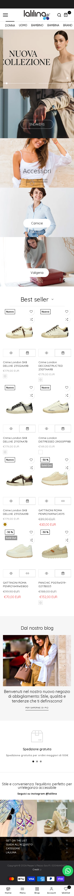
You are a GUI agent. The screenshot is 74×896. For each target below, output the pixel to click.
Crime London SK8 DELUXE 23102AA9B (15, 364)
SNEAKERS (37, 124)
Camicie (37, 223)
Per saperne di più (37, 707)
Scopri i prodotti (37, 179)
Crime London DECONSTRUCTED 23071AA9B (50, 365)
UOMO (23, 25)
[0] (66, 15)
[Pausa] (67, 78)
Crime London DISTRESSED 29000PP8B (54, 439)
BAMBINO (37, 25)
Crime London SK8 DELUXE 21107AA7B (15, 439)
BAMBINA (53, 25)
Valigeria (37, 273)
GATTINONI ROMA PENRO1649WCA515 (51, 512)
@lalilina (51, 793)
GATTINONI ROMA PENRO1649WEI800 (15, 584)
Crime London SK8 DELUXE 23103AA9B (15, 512)
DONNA (10, 25)
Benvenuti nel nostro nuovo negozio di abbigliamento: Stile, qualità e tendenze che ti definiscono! (37, 696)
